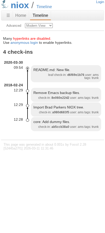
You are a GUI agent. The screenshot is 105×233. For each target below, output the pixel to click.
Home (20, 15)
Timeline (40, 15)
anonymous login (24, 42)
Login (100, 2)
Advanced (13, 26)
